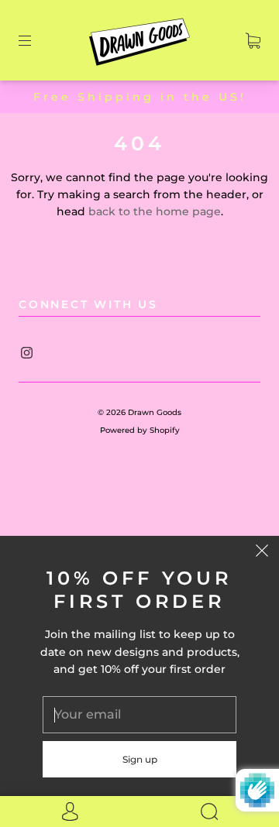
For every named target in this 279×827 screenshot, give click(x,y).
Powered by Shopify (140, 430)
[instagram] (26, 352)
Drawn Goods (154, 412)
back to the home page (154, 211)
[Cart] (253, 40)
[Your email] (139, 714)
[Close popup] (262, 553)
